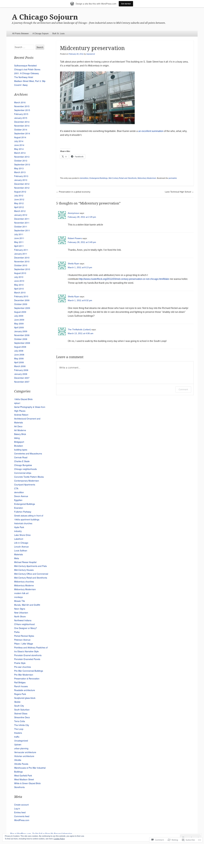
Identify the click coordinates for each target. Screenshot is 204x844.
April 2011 (19, 245)
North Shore (20, 616)
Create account (21, 804)
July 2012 (18, 195)
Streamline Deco (22, 717)
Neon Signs (19, 608)
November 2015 (21, 106)
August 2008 (20, 346)
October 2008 (20, 339)
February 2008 (21, 370)
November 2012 (21, 187)
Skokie (17, 701)
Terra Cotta (19, 721)
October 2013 (20, 160)
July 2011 (18, 234)
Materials (18, 554)
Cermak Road (20, 457)
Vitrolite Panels (21, 763)
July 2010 (18, 276)
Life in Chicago (21, 542)
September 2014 (22, 133)
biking (17, 437)
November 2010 (21, 261)
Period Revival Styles (24, 635)
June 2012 (19, 199)
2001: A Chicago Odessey (26, 73)
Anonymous (73, 213)
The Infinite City (21, 725)
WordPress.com (21, 820)
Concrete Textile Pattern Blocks (29, 476)
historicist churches (23, 523)
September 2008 (22, 342)
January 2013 (20, 179)
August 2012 (20, 191)
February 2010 (21, 296)
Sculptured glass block (24, 697)
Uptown (17, 744)
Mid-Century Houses (24, 569)
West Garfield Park (23, 775)
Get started (126, 4)
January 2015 (20, 117)
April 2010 (19, 288)
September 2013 (22, 164)
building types (20, 449)
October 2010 (20, 265)
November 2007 (21, 381)
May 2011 (19, 242)
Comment (183, 389)
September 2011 (22, 230)
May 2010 (19, 284)
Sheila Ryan (73, 263)
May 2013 (19, 168)
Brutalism (18, 445)
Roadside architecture (24, 690)
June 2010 (19, 280)
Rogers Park (20, 694)
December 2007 (21, 377)
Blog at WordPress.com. (21, 834)
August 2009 (20, 311)
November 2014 (21, 125)
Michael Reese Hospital (25, 562)
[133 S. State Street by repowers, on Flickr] (97, 123)
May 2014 (19, 148)
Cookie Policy (59, 839)
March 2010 (20, 292)
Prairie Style (20, 663)
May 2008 (19, 358)
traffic (16, 736)
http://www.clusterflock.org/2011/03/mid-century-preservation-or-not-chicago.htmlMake (124, 279)
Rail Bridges (20, 682)
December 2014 (21, 121)
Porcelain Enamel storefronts (28, 655)
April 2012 (19, 207)
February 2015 (21, 114)
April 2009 (19, 327)
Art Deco (18, 426)
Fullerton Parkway (22, 511)
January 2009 (20, 331)
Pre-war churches (22, 666)
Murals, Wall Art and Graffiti (27, 604)
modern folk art (21, 593)
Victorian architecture (24, 756)
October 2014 (20, 129)
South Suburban (22, 709)
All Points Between (20, 33)
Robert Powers (75, 238)
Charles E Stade (22, 461)
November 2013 (21, 156)
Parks (17, 631)
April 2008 (19, 362)
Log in (17, 808)
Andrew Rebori (21, 414)
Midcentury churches (24, 581)
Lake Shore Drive (22, 534)
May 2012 (19, 203)
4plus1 (17, 403)
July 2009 (18, 315)
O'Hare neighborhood (24, 624)
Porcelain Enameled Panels (27, 659)
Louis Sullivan (20, 550)
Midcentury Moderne (24, 585)
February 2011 (21, 249)
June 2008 (19, 354)
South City (19, 705)
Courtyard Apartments (24, 484)
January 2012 (20, 214)
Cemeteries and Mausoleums (28, 453)
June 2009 (19, 319)
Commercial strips (22, 472)
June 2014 (19, 145)
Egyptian (18, 500)
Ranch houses (21, 686)
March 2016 (20, 102)
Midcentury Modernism (147, 178)
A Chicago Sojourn (45, 17)
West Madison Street (24, 779)
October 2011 (20, 226)
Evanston (18, 507)
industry (18, 531)
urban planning (21, 748)
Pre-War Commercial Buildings (28, 670)
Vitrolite (17, 759)
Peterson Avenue (22, 639)
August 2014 (20, 137)
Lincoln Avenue (21, 546)
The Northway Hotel (23, 77)
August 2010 (20, 273)
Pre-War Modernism (23, 674)
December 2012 (21, 183)
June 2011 (19, 238)
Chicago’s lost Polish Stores (27, 69)
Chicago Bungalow (23, 465)
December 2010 (21, 257)
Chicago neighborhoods (25, 469)
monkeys (18, 597)
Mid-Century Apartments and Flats (30, 566)
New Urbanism (21, 612)
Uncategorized (21, 740)
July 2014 (18, 141)
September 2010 (22, 269)
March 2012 (20, 211)
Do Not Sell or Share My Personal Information (52, 834)
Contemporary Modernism (26, 480)
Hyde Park (19, 527)
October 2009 (20, 304)
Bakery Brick (20, 434)
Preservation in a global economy (73, 192)
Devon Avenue (21, 496)
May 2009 (19, 323)
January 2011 (20, 253)
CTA (16, 488)
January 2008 (20, 373)
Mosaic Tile (19, 600)
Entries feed (20, 812)
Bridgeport (19, 441)
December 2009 (21, 300)
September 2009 (22, 308)
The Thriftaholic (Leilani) (79, 329)
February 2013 (21, 176)
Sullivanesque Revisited (25, 65)
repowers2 (90, 54)
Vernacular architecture (25, 752)
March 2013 (20, 172)
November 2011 (21, 222)
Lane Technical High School (179, 192)
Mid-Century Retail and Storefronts (123, 178)
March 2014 (20, 152)
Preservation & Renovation (26, 678)
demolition (84, 178)
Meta (16, 558)
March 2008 (20, 366)
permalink (173, 178)
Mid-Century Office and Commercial (31, 573)
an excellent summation (150, 131)
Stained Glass (20, 713)
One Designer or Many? (25, 628)
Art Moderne (20, 430)
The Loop (18, 728)
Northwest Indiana (22, 620)
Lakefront (18, 538)
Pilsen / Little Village (23, 643)
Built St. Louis (58, 33)
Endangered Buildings (98, 178)
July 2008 (18, 350)
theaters (18, 732)
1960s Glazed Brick (23, 399)
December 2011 (21, 218)
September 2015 (22, 110)
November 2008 (21, 335)
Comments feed (21, 816)
